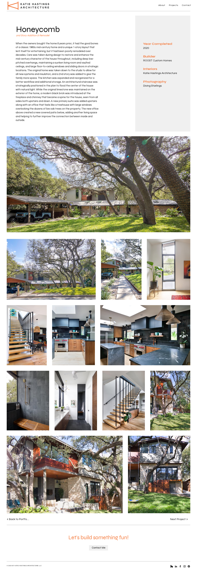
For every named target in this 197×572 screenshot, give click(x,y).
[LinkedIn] (175, 566)
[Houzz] (171, 566)
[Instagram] (184, 566)
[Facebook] (180, 566)
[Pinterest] (188, 566)
